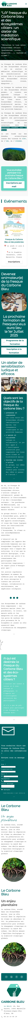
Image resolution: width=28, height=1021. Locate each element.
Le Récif (7, 1006)
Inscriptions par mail (14, 185)
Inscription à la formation (14, 351)
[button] (26, 4)
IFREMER (18, 141)
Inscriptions (14, 262)
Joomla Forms (6, 793)
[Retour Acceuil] (9, 4)
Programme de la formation (15, 342)
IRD (7, 141)
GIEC (24, 139)
